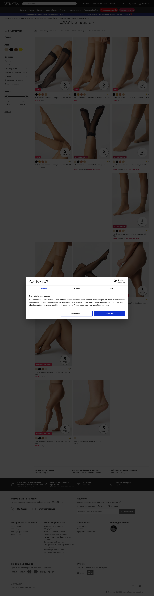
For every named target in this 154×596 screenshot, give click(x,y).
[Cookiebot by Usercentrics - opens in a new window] (115, 281)
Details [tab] (77, 289)
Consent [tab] (43, 289)
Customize (75, 314)
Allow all (109, 314)
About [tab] (110, 289)
